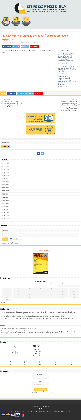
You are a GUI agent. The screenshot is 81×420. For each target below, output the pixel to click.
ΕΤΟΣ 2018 (5, 188)
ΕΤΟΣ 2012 (5, 206)
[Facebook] (38, 153)
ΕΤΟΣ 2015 (5, 197)
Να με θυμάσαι (17, 239)
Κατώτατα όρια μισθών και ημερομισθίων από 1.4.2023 (19, 328)
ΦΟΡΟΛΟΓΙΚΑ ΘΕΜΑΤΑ (23, 43)
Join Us (4, 52)
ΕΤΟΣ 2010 (5, 212)
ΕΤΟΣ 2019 (5, 185)
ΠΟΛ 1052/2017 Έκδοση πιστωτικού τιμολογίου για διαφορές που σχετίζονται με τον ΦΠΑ (67, 69)
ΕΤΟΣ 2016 (5, 194)
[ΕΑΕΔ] (41, 8)
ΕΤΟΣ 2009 (5, 215)
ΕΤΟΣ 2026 (5, 163)
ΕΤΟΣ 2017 (5, 191)
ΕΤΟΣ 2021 (5, 179)
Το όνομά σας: (40, 374)
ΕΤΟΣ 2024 (5, 169)
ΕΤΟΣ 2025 (5, 166)
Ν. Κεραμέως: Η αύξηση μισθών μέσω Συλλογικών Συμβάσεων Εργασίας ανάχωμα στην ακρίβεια (32, 316)
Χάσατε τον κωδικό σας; (10, 243)
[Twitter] (42, 153)
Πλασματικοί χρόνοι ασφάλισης (11, 335)
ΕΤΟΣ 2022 (5, 176)
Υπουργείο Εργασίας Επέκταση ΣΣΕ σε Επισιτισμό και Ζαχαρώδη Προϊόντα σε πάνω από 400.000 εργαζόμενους (37, 318)
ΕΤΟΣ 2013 (5, 203)
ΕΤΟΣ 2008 (5, 218)
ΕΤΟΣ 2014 (5, 200)
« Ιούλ (3, 302)
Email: (40, 382)
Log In (39, 50)
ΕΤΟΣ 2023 (5, 173)
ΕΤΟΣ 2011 (5, 209)
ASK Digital (45, 406)
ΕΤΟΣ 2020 (5, 182)
